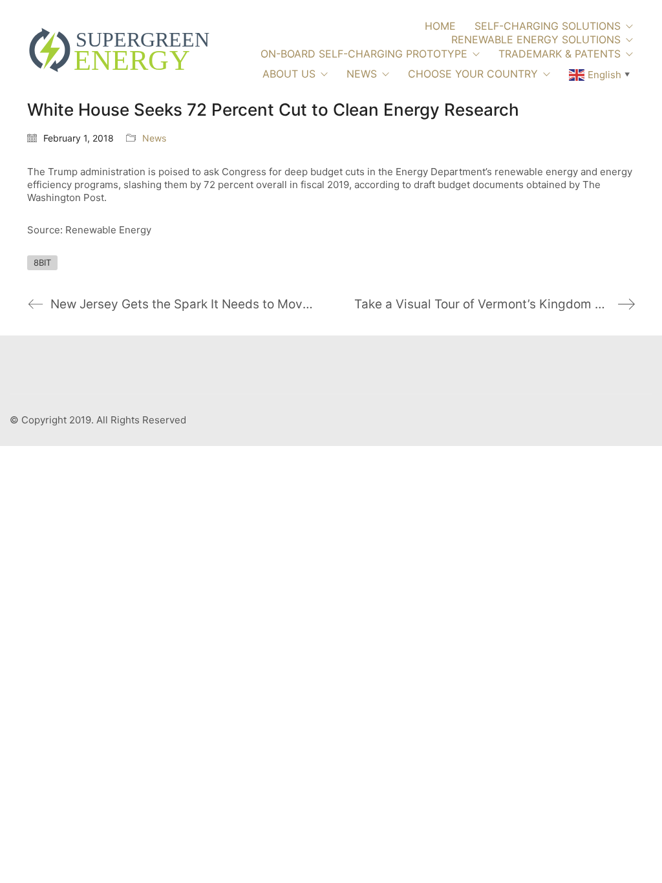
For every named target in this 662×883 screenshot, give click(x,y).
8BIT (42, 262)
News (154, 138)
